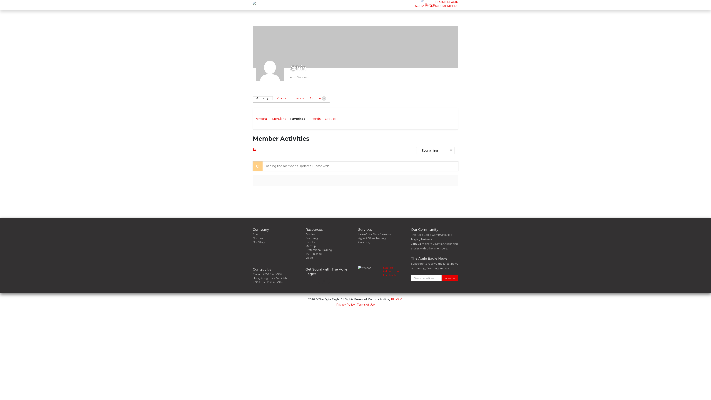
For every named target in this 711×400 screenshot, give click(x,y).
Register (442, 2)
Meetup (311, 246)
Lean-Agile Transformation (375, 234)
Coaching (312, 238)
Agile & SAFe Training (372, 238)
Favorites (297, 119)
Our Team (259, 238)
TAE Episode (314, 254)
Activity (262, 98)
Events (310, 242)
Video (309, 257)
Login (453, 2)
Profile (281, 98)
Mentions (279, 119)
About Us (259, 234)
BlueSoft (397, 299)
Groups (317, 98)
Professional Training (319, 250)
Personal (261, 119)
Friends (298, 98)
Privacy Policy (345, 304)
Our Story (259, 242)
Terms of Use (366, 304)
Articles (310, 234)
